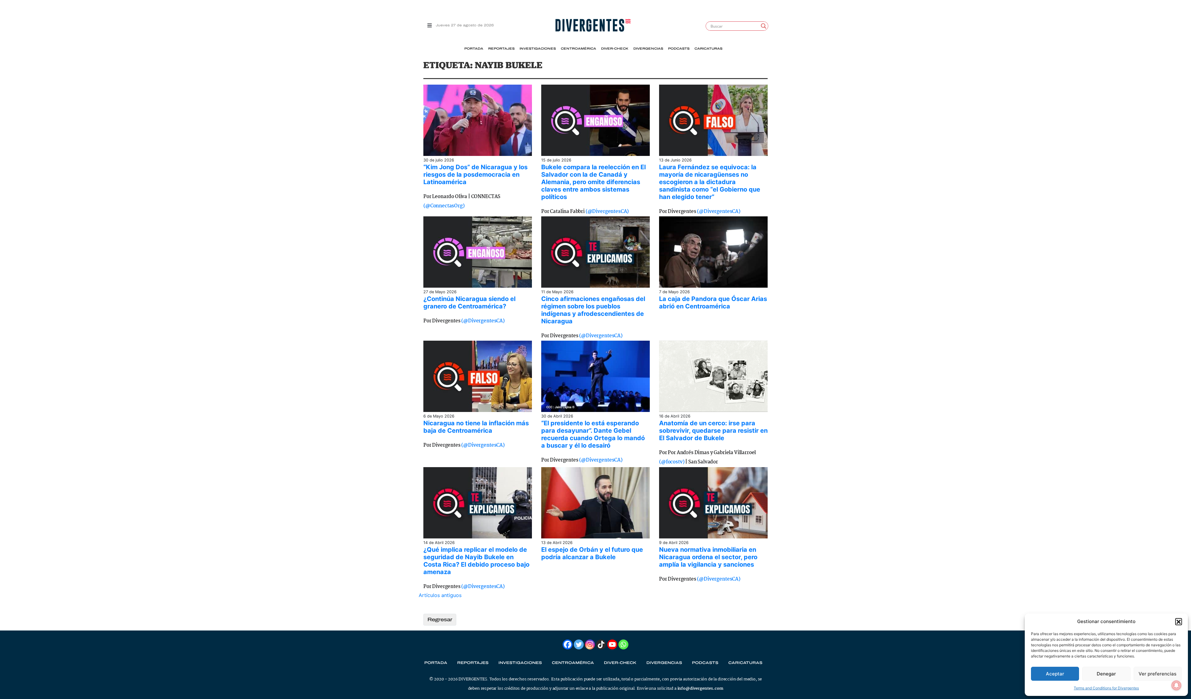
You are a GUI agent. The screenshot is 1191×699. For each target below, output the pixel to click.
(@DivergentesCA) (607, 211)
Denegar (1106, 674)
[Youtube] (612, 644)
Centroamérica (578, 48)
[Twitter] (579, 644)
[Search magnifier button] (763, 26)
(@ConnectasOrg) (444, 206)
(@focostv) (671, 462)
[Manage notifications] (1176, 685)
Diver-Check (614, 48)
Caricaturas (708, 48)
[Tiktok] (601, 644)
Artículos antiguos (440, 595)
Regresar (439, 619)
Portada (473, 48)
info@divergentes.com (700, 688)
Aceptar (1055, 674)
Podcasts (678, 48)
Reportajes (501, 48)
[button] (1178, 621)
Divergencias (648, 48)
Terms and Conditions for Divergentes (1106, 688)
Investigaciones (538, 48)
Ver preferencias (1157, 674)
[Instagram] (590, 644)
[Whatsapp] (623, 644)
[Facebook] (568, 644)
